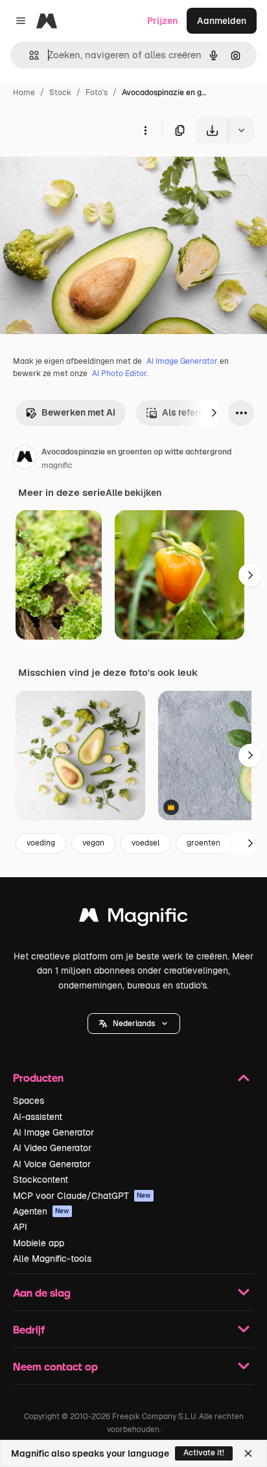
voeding (41, 843)
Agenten (41, 1211)
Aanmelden (221, 21)
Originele (85, 173)
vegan (93, 843)
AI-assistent (37, 1117)
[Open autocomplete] (29, 55)
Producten (38, 1077)
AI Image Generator (182, 361)
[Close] (248, 1453)
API (20, 1227)
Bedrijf (29, 1329)
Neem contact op (55, 1366)
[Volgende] (214, 413)
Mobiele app (38, 1243)
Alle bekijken (133, 492)
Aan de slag (42, 1292)
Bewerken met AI (78, 412)
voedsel (145, 843)
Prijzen (162, 21)
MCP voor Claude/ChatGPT (82, 1196)
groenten (203, 843)
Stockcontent (40, 1179)
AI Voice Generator (52, 1164)
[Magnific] (133, 918)
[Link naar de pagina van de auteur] (24, 459)
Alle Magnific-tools (52, 1258)
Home (24, 92)
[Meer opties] (145, 130)
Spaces (28, 1100)
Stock (60, 92)
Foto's (97, 92)
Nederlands (134, 1023)
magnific (57, 465)
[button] (133, 1023)
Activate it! (203, 1453)
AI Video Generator (52, 1148)
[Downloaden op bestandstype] (241, 130)
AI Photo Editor (119, 373)
